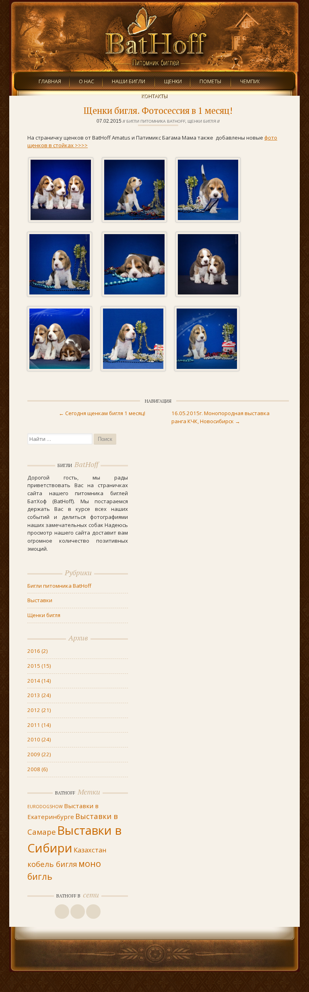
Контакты (154, 96)
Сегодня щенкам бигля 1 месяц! (102, 413)
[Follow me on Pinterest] (93, 911)
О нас (86, 81)
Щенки (173, 81)
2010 (39, 739)
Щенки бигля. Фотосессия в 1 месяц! (158, 110)
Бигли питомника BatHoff (155, 121)
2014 (39, 680)
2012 (39, 710)
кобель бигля (52, 864)
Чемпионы (255, 81)
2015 (39, 665)
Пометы (210, 81)
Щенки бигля (201, 121)
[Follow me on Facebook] (62, 911)
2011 (39, 725)
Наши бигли (128, 81)
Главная (50, 81)
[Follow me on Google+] (77, 911)
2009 (39, 754)
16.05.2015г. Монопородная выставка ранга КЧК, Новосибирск (220, 417)
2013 (39, 695)
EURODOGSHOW (45, 806)
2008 (37, 769)
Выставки (39, 600)
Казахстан (90, 849)
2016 (37, 650)
